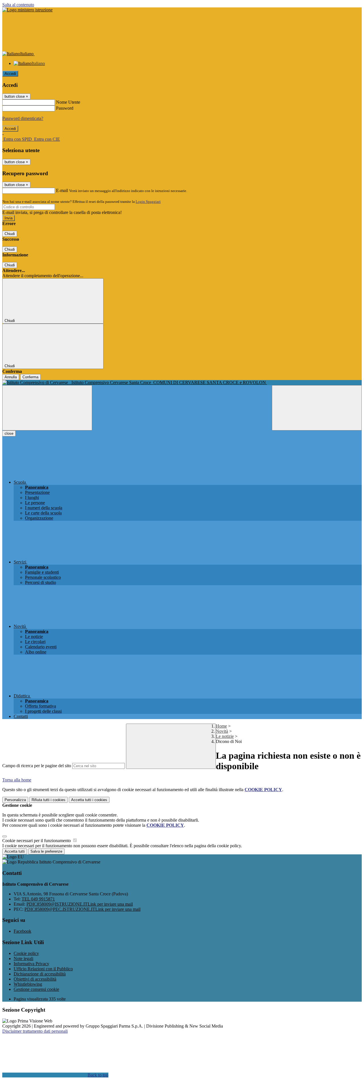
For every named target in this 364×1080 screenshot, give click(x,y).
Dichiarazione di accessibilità (40, 973)
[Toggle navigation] (47, 407)
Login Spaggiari (148, 201)
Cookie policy (26, 953)
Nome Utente (68, 102)
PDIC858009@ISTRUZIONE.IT (79, 904)
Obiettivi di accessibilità (35, 979)
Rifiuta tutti (48, 800)
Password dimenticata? (22, 118)
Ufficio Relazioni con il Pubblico (43, 968)
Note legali (23, 958)
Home (221, 726)
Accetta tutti (89, 800)
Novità (222, 731)
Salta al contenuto (18, 4)
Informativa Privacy (31, 963)
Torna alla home (16, 779)
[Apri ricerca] (317, 407)
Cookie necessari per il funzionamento (37, 840)
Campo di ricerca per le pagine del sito (36, 765)
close (9, 433)
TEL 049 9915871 (38, 899)
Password (64, 108)
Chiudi (10, 234)
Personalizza (15, 800)
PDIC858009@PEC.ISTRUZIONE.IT (82, 909)
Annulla (11, 377)
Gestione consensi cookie (36, 989)
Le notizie (225, 736)
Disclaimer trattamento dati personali (35, 1031)
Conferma (30, 377)
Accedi (10, 74)
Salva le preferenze (46, 851)
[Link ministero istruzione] (27, 9)
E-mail (62, 190)
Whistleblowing (28, 984)
